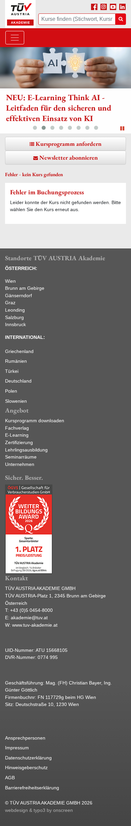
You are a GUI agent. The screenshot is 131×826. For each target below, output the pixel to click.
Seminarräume (21, 457)
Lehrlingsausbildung (26, 450)
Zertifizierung (19, 442)
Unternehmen (19, 464)
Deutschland (18, 381)
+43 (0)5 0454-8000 (31, 610)
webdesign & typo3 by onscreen (39, 810)
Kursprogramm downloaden (34, 420)
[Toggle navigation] (14, 37)
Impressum (17, 747)
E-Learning (17, 435)
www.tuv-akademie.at (34, 625)
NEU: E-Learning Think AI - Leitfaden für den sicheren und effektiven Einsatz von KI (58, 107)
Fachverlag (17, 428)
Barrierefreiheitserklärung (32, 787)
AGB (10, 777)
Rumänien (16, 361)
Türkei (11, 371)
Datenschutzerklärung (28, 757)
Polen (11, 391)
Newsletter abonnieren (68, 157)
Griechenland (19, 351)
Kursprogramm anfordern (68, 144)
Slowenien (16, 401)
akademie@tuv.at (29, 617)
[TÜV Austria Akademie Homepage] (20, 14)
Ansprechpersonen (25, 738)
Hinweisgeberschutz (26, 767)
